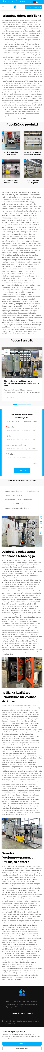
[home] (14, 7)
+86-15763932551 (10, 1)
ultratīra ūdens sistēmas (13, 491)
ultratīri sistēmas (33, 491)
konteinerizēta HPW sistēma (15, 504)
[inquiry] (41, 532)
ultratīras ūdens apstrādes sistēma (17, 508)
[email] (41, 527)
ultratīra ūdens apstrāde (13, 495)
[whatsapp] (41, 522)
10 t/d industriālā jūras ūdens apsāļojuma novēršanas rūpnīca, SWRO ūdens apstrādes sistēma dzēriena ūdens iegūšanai (11, 153)
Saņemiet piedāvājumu (34, 7)
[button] (15, 404)
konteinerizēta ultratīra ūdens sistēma (18, 500)
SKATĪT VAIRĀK (9, 397)
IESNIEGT (22, 470)
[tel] (41, 517)
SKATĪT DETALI (11, 140)
